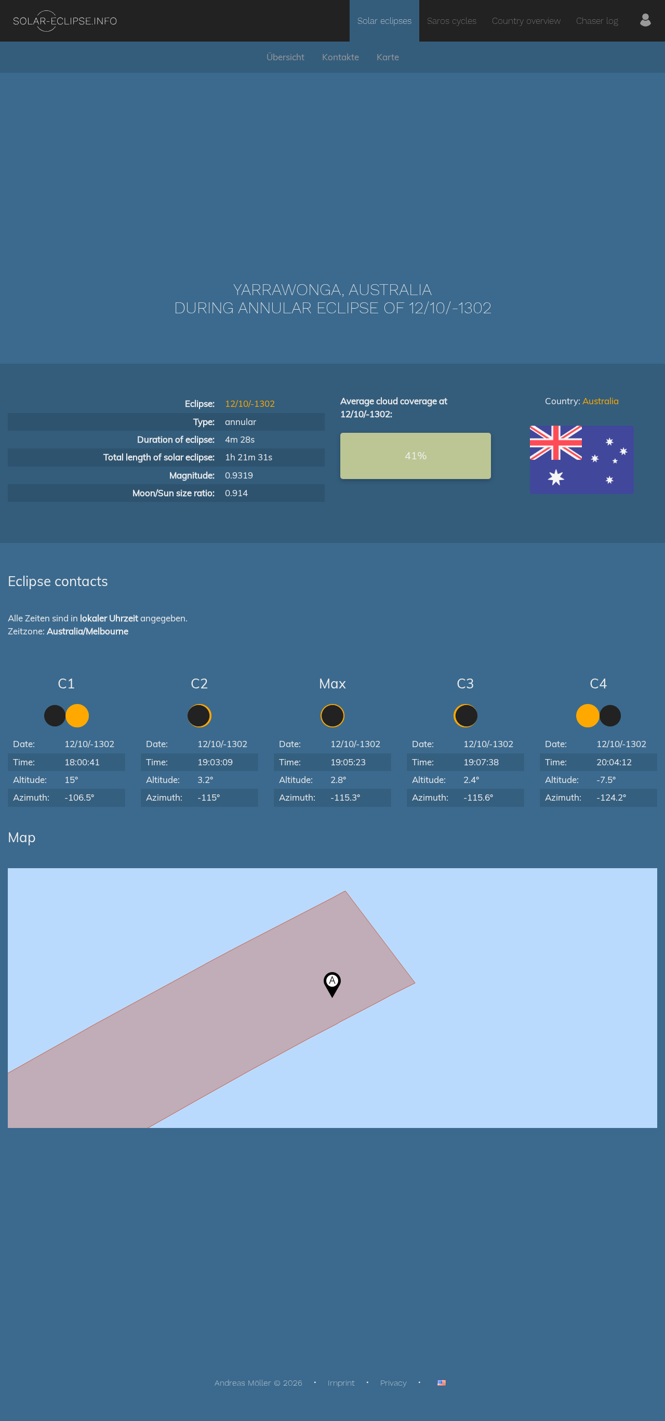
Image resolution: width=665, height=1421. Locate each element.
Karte (388, 56)
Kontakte (340, 56)
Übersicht (285, 56)
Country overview (526, 21)
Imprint (341, 1383)
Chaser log (597, 21)
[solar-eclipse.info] (64, 21)
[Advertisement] (332, 161)
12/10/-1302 (250, 403)
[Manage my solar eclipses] (645, 21)
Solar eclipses (384, 21)
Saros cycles (451, 21)
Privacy (393, 1383)
